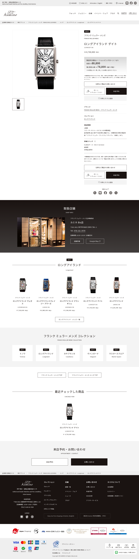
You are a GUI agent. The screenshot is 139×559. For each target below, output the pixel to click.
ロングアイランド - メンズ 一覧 (69, 319)
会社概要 (110, 487)
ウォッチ (72, 13)
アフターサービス (92, 500)
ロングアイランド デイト (94, 22)
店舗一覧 (68, 487)
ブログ (112, 13)
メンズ (61, 22)
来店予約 (124, 13)
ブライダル (47, 495)
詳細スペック (88, 141)
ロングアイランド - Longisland (75, 22)
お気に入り (84, 3)
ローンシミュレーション (96, 91)
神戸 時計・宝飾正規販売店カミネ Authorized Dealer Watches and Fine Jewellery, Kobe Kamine (27, 491)
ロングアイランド (89, 119)
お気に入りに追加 (106, 98)
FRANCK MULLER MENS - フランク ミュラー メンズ (100, 110)
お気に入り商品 (49, 509)
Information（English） (96, 3)
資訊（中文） (109, 3)
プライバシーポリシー (68, 544)
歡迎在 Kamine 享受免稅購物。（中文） (95, 516)
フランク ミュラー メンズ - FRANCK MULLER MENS (42, 22)
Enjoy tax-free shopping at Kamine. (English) (61, 516)
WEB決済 (73, 3)
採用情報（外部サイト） (116, 496)
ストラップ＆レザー (50, 500)
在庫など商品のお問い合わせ (105, 84)
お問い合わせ (133, 13)
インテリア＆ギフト (50, 504)
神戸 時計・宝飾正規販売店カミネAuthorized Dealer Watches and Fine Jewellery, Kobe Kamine (19, 3)
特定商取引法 (56, 553)
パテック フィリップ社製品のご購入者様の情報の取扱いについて (71, 550)
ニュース (68, 496)
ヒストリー (111, 491)
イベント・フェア (101, 13)
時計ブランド (21, 22)
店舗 (90, 13)
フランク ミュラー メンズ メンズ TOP (85, 375)
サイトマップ (66, 553)
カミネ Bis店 (77, 222)
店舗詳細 (77, 241)
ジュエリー (82, 13)
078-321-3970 (79, 230)
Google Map (94, 241)
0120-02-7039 (29, 507)
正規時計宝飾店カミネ (8, 22)
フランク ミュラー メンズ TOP (51, 375)
